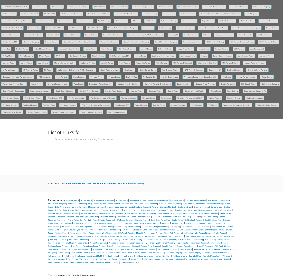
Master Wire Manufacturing (64, 63)
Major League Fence (246, 56)
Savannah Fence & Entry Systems (158, 84)
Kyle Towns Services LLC (119, 56)
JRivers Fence (44, 56)
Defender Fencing (189, 21)
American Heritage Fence (142, 7)
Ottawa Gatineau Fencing (257, 70)
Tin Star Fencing (214, 98)
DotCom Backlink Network (12, 28)
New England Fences (170, 70)
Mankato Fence (9, 63)
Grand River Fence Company (166, 42)
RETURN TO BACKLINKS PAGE (15, 7)
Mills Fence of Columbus (207, 63)
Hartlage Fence (22, 49)
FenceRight (173, 35)
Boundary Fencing (150, 14)
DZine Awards (148, 28)
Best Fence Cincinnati (29, 14)
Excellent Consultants (33, 35)
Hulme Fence (107, 49)
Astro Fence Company (261, 7)
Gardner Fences (51, 42)
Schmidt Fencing (183, 84)
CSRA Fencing (103, 21)
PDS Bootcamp (44, 77)
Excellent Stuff (53, 35)
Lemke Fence (141, 56)
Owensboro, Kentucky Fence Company (17, 77)
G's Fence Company (31, 42)
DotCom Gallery (34, 28)
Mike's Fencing (161, 63)
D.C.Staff (136, 21)
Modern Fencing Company (255, 63)
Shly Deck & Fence (248, 84)
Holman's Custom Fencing (69, 49)
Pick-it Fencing (78, 77)
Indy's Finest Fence (185, 49)
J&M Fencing (239, 49)
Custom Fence (120, 21)
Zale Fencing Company (116, 112)
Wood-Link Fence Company (91, 112)
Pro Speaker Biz (149, 77)
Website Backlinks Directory (267, 105)
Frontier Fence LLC (10, 42)
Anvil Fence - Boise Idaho (187, 7)
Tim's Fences (166, 98)
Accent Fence (57, 7)
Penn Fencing (62, 77)
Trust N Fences (141, 105)
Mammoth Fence (266, 56)
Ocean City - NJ (215, 70)
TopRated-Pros (49, 105)
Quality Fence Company (246, 77)
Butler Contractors (187, 14)
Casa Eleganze (251, 14)
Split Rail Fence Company (89, 91)
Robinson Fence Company (57, 84)
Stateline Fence (136, 91)
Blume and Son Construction (126, 14)
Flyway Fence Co (245, 35)
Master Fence (43, 63)
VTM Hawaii (212, 105)
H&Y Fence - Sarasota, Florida (241, 42)
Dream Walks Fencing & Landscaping (122, 28)
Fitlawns (206, 35)
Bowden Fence (169, 14)
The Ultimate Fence (128, 98)
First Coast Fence (190, 35)
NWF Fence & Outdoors (194, 70)
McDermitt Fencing (88, 63)
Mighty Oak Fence (143, 63)
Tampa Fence (216, 91)
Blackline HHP (49, 14)
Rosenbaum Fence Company (100, 84)
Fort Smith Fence (264, 35)
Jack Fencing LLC (257, 49)
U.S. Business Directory (131, 183)
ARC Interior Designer (239, 7)
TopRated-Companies (254, 98)
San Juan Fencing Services (128, 84)
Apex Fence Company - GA (214, 7)
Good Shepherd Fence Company (136, 42)
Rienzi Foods (36, 84)
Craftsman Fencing (85, 21)
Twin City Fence (159, 105)
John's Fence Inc (26, 56)
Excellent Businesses (11, 35)
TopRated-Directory (10, 105)
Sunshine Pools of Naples (194, 91)
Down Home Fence (95, 28)
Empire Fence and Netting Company (246, 28)
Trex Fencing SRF (122, 105)
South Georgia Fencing (64, 91)
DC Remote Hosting (168, 21)
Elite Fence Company (185, 28)
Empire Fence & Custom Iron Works (212, 28)
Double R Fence (75, 28)
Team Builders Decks (11, 98)
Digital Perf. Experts (226, 21)
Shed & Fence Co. (228, 84)
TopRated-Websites (68, 105)
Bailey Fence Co (9, 14)
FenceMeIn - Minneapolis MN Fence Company (145, 35)
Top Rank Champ (233, 98)
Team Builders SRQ (55, 98)
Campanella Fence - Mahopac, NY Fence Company (220, 14)
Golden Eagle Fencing (108, 42)
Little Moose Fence (188, 56)
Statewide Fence (155, 91)
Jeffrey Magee (8, 56)
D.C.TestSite (150, 21)
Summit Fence (173, 91)
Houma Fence (90, 49)
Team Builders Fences (33, 98)
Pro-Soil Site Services (169, 77)
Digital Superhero (247, 21)
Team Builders (232, 91)
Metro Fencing (124, 63)
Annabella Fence (165, 7)
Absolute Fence (40, 7)
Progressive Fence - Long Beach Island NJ (200, 77)
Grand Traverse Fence (191, 42)
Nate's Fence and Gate (109, 70)
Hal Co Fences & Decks (268, 42)
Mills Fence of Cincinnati (182, 63)
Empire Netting (271, 28)
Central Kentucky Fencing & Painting (17, 21)
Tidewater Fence (148, 98)
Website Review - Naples (37, 112)
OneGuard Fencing (234, 70)
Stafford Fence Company (114, 91)
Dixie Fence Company (268, 21)
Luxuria (204, 56)
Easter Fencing (165, 28)
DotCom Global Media (54, 28)
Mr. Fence (48, 70)
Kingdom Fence (98, 56)
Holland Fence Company (43, 49)
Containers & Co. (65, 21)
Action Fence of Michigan (78, 7)
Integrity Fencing (221, 49)
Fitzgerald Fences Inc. (224, 35)
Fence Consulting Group (112, 35)
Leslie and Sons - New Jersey (163, 56)
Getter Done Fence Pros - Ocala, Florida (79, 42)
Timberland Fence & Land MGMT (189, 98)
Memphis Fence (107, 63)
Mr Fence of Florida (30, 70)
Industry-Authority (164, 49)
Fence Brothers (91, 35)
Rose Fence (78, 84)
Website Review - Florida (12, 112)
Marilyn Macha (26, 63)
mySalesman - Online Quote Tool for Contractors (76, 70)
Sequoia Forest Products (205, 84)
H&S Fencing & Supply (215, 42)
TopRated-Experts (30, 105)
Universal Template (178, 105)
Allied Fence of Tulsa (119, 7)
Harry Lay (6, 49)
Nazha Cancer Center (148, 70)
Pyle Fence (227, 77)
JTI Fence (59, 56)
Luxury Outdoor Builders (222, 56)
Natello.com (128, 70)
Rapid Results (267, 77)
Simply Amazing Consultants (13, 91)
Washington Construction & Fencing (237, 105)
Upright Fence (196, 105)
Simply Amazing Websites (39, 91)
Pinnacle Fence (96, 77)
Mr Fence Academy (10, 70)
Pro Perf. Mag (131, 77)
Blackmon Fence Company (71, 14)
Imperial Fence (146, 49)
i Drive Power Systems (126, 49)
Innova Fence (204, 49)
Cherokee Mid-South (44, 21)
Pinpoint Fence (114, 77)
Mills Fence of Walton (230, 63)
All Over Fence (99, 7)
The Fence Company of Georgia (103, 98)
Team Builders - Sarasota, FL (255, 91)
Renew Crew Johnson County (14, 84)
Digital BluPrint (207, 21)
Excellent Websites (72, 35)
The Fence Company (77, 98)
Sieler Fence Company (270, 84)
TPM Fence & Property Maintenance (95, 105)
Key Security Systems (78, 56)
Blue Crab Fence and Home (98, 14)
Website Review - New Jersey (63, 112)
